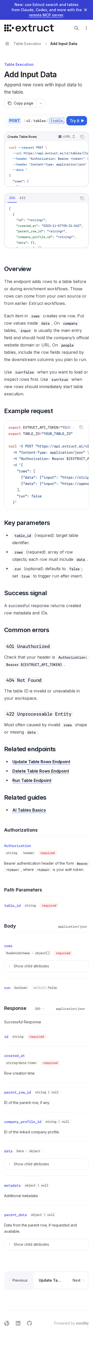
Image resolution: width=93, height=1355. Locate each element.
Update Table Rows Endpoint (41, 761)
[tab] (12, 198)
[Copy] (60, 120)
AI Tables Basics (29, 810)
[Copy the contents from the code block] (82, 136)
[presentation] (44, 121)
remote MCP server (46, 15)
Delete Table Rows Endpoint (40, 771)
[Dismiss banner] (85, 10)
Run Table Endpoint (31, 780)
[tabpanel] (46, 225)
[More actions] (86, 28)
